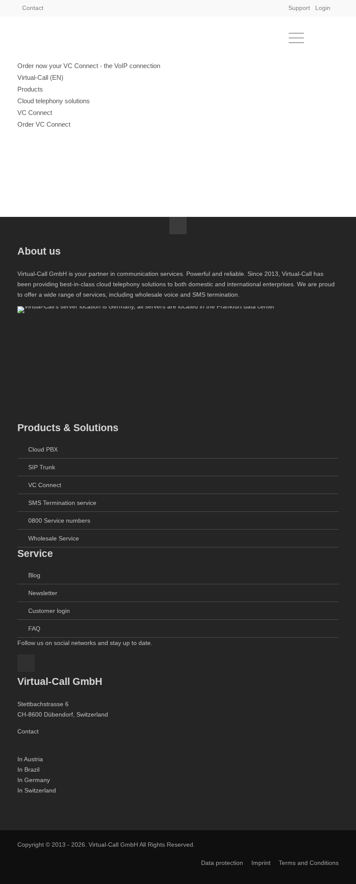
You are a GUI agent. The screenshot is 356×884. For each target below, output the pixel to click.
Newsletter (42, 592)
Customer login (49, 610)
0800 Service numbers (59, 520)
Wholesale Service (53, 538)
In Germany (33, 779)
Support (299, 7)
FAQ (34, 628)
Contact (32, 7)
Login (322, 7)
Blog (34, 575)
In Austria (30, 759)
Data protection (222, 862)
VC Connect (44, 484)
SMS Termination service (62, 502)
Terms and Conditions (309, 862)
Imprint (260, 862)
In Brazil (28, 769)
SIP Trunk (41, 467)
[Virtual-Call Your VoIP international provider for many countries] (60, 38)
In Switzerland (36, 790)
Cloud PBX (43, 449)
